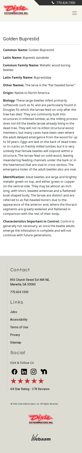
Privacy (15, 335)
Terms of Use (19, 327)
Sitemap (15, 342)
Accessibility (18, 319)
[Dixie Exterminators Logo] (16, 10)
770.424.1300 (65, 3)
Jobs (13, 312)
